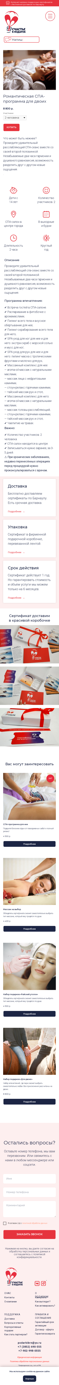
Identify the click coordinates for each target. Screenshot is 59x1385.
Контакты (9, 1297)
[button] (21, 40)
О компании (10, 1301)
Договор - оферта (44, 1329)
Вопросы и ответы (13, 1323)
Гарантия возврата (45, 1333)
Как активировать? (45, 1305)
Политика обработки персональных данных (29, 1361)
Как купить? (41, 1297)
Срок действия (23, 568)
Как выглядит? (43, 1301)
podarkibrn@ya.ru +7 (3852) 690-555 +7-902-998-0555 (30, 1346)
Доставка (9, 1318)
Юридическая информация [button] (29, 1357)
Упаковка (17, 527)
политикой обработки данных (34, 1223)
